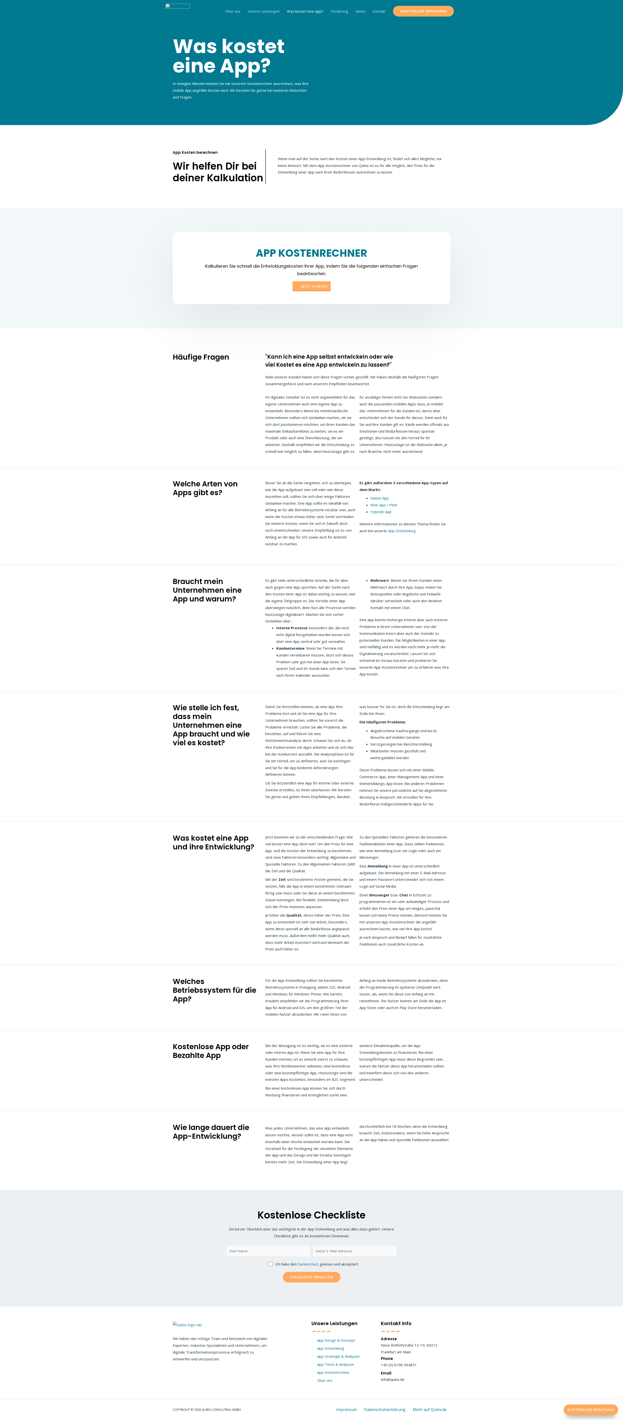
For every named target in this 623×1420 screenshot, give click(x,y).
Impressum (346, 1409)
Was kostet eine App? (305, 11)
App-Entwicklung (402, 530)
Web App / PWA (383, 504)
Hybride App (381, 511)
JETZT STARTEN (314, 286)
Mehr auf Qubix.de (430, 1409)
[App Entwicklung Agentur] (177, 10)
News (360, 11)
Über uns (232, 11)
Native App (379, 498)
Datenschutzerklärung (384, 1409)
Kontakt (379, 11)
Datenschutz (308, 1264)
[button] (591, 1409)
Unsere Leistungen (264, 11)
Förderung (339, 11)
